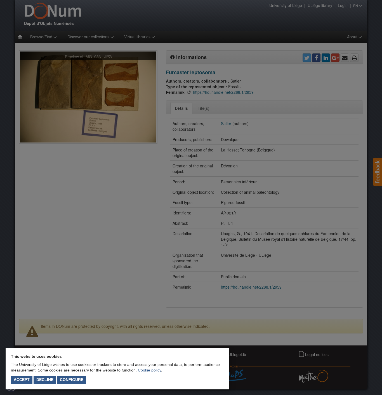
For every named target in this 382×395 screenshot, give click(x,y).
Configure (71, 379)
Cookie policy (149, 370)
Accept (22, 379)
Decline (44, 379)
